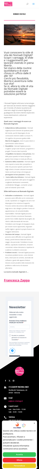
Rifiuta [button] (19, 460)
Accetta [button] (19, 454)
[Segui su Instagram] (13, 380)
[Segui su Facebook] (5, 380)
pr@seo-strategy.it (16, 401)
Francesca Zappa (17, 280)
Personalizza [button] (19, 466)
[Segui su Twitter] (9, 380)
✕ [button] (34, 423)
